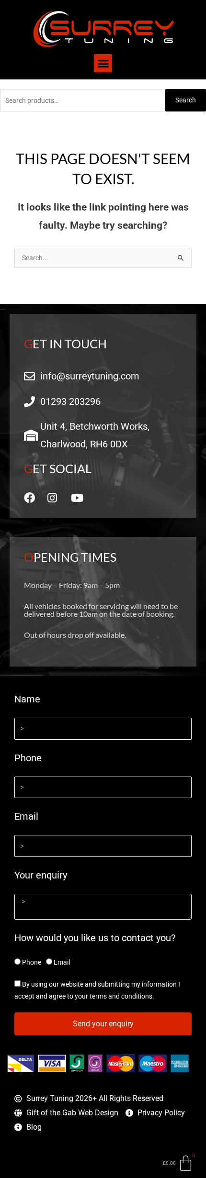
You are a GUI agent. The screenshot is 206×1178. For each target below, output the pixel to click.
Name (27, 699)
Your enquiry (40, 875)
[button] (103, 63)
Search (185, 100)
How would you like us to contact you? (94, 938)
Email (26, 816)
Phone (28, 758)
